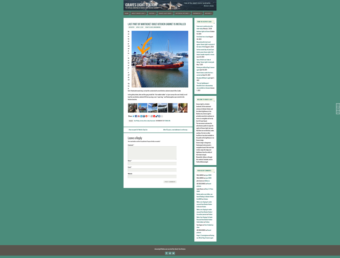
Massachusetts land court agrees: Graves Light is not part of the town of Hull (206, 44)
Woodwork (157, 27)
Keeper (132, 27)
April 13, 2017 (139, 27)
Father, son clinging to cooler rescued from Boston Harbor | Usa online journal (204, 212)
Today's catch (149, 27)
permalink (167, 121)
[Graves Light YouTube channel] (338, 112)
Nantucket (152, 121)
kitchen (142, 121)
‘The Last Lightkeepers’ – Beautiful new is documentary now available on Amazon (205, 85)
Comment (131, 145)
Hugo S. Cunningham (202, 235)
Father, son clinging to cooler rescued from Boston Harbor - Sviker (204, 204)
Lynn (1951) (208, 175)
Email (130, 167)
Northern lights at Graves (203, 31)
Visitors (206, 199)
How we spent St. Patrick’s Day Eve (137, 130)
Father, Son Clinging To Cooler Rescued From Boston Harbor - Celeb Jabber (205, 219)
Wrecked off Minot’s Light (203, 78)
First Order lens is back (203, 37)
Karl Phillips (137, 121)
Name (130, 161)
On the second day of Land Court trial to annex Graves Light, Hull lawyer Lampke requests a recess (205, 52)
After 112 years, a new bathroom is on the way (175, 130)
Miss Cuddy (147, 121)
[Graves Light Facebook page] (338, 105)
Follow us (207, 181)
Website (130, 174)
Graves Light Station (141, 5)
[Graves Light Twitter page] (338, 108)
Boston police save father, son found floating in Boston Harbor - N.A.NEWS (205, 196)
